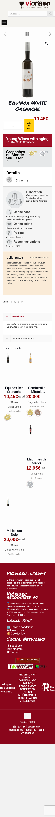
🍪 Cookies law (16, 633)
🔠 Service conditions (20, 627)
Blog (41, 729)
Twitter (14, 652)
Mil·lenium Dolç (14, 533)
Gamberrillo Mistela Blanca (37, 391)
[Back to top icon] (27, 716)
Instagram (16, 649)
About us (31, 729)
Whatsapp (34, 726)
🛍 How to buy (15, 630)
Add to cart (29, 126)
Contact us (16, 729)
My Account (28, 733)
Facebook (16, 645)
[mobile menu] (4, 22)
